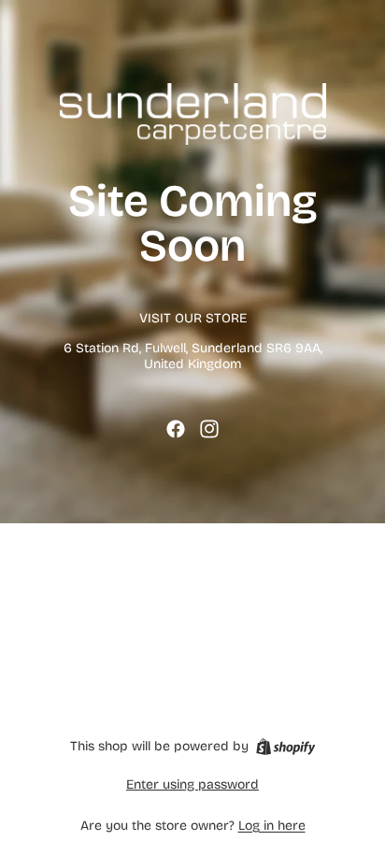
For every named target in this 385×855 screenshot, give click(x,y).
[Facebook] (175, 429)
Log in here (272, 826)
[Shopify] (285, 746)
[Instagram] (209, 429)
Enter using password (192, 784)
